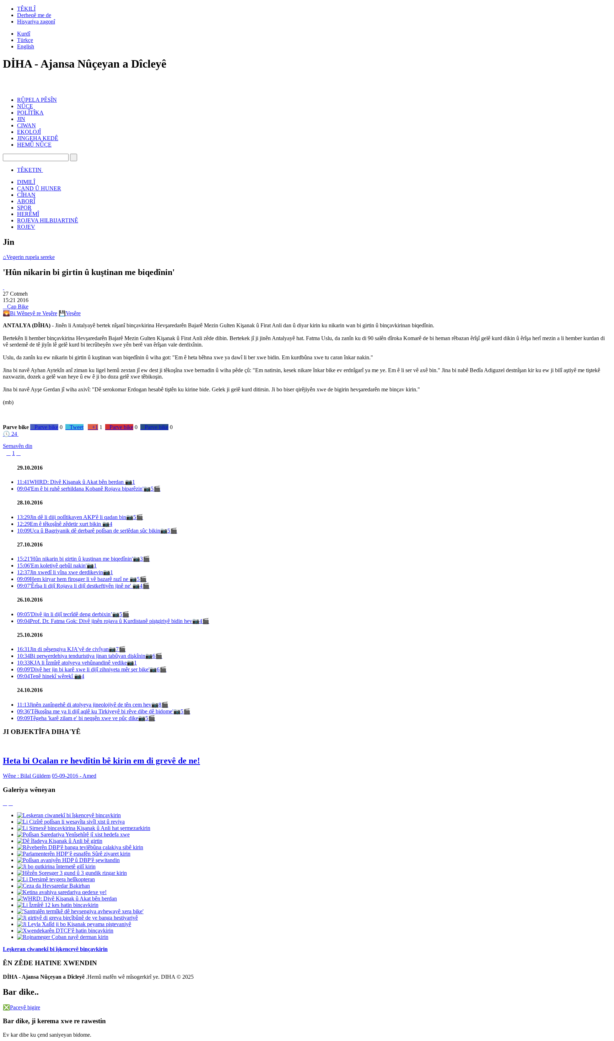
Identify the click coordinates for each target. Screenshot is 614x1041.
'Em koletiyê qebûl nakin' (52, 565)
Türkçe (25, 40)
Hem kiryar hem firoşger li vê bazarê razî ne (73, 579)
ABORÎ (26, 201)
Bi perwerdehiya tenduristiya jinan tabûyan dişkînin (81, 656)
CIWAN (26, 125)
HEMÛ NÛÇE (34, 145)
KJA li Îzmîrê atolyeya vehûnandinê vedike (72, 663)
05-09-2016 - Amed (74, 776)
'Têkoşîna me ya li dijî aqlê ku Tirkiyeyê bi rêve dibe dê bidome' (95, 711)
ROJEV (26, 227)
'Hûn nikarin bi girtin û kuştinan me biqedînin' (75, 559)
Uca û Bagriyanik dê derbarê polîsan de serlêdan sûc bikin (88, 531)
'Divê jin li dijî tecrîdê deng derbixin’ (64, 614)
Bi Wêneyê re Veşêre (30, 313)
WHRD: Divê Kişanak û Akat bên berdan (71, 482)
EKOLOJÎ (29, 132)
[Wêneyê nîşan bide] (3, 287)
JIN (21, 119)
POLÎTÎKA (30, 113)
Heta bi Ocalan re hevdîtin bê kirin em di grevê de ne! (101, 760)
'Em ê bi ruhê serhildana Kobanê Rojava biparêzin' (80, 489)
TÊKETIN (29, 170)
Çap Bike (15, 306)
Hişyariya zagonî (36, 22)
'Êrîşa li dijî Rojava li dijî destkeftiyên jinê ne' (75, 586)
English (25, 46)
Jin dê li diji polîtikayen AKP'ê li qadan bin (71, 517)
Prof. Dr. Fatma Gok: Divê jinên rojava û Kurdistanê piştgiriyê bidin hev (104, 621)
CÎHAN (26, 195)
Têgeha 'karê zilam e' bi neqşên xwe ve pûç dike (77, 718)
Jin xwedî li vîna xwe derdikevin (60, 572)
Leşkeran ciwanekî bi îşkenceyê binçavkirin (55, 949)
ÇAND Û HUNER (39, 188)
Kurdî (23, 34)
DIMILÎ (26, 182)
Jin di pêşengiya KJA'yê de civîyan (63, 649)
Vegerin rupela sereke (29, 257)
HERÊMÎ (28, 214)
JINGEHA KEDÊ (37, 138)
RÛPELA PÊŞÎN (37, 100)
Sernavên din (17, 446)
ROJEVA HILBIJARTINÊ (47, 220)
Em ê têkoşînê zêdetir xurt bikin (59, 524)
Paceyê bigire (21, 1007)
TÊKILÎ (26, 9)
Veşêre (70, 313)
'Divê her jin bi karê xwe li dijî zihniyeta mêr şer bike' (83, 669)
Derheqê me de (34, 15)
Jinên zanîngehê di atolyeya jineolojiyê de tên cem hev (84, 705)
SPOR (24, 208)
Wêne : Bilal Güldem (26, 776)
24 (10, 434)
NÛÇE (25, 106)
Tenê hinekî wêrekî (45, 676)
